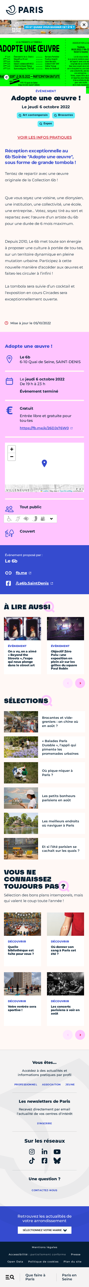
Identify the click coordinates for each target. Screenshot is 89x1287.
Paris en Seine (69, 1277)
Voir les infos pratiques (45, 137)
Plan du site (73, 1261)
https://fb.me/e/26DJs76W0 (44, 428)
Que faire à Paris (35, 1277)
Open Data (15, 1261)
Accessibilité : (37, 1254)
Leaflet (45, 490)
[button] (44, 463)
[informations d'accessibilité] (30, 518)
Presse (76, 1254)
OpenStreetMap (66, 490)
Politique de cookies (43, 1261)
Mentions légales (44, 1247)
